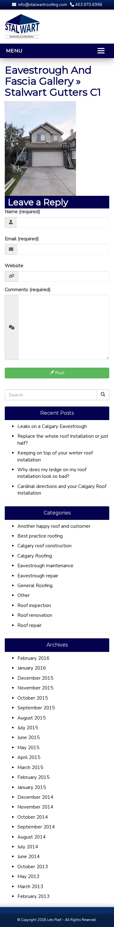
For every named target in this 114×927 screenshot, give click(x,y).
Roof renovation (34, 615)
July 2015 (27, 728)
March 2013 (30, 886)
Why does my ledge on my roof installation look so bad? (51, 473)
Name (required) (22, 211)
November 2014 (35, 807)
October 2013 (32, 867)
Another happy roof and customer (54, 526)
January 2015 (31, 787)
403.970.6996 (88, 5)
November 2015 (35, 688)
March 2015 (30, 767)
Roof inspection (34, 605)
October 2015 (32, 698)
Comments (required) (28, 289)
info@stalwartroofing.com (42, 5)
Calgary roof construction (44, 546)
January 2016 (31, 668)
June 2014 (28, 856)
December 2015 (35, 678)
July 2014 (27, 847)
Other (23, 595)
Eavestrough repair (37, 576)
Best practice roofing (40, 536)
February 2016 (33, 658)
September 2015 (36, 708)
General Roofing (35, 585)
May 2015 (28, 747)
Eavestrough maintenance (45, 566)
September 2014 (36, 827)
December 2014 (35, 797)
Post (59, 373)
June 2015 (28, 737)
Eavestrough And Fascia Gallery (48, 75)
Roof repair (29, 625)
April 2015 (28, 757)
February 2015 (33, 777)
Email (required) (22, 239)
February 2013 (33, 896)
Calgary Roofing (34, 556)
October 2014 (32, 817)
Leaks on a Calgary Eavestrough (52, 426)
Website (14, 265)
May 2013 (28, 876)
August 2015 (31, 718)
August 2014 (31, 837)
